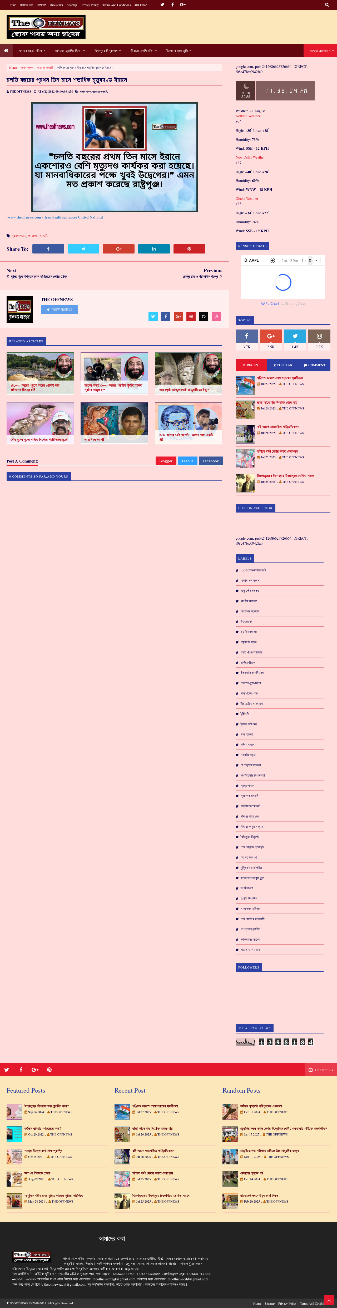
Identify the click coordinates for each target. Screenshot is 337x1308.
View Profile (61, 309)
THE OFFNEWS (17, 1303)
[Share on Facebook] (48, 248)
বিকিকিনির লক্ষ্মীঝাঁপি (251, 806)
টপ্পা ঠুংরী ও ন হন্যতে (252, 703)
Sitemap (72, 5)
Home (12, 5)
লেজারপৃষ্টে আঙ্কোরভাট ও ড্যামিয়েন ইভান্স (184, 390)
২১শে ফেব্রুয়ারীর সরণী (253, 570)
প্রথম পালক (27, 67)
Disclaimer (56, 5)
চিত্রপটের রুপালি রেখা (252, 672)
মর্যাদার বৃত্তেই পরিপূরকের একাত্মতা (261, 1106)
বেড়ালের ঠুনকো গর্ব (251, 1173)
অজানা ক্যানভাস (250, 580)
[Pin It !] (189, 248)
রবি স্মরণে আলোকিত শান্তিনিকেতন (278, 427)
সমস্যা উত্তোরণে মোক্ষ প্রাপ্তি (43, 1151)
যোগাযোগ (41, 5)
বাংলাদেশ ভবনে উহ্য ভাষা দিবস (259, 1195)
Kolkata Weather (248, 115)
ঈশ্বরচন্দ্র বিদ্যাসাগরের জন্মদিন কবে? (46, 1106)
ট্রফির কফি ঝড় (249, 724)
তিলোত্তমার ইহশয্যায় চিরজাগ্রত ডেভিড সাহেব (285, 476)
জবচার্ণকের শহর (249, 693)
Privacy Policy (90, 5)
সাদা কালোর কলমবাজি (253, 918)
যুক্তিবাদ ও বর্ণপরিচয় (251, 867)
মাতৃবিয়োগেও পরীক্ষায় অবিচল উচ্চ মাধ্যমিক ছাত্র (269, 1151)
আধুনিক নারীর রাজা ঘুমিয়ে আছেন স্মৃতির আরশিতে (53, 1195)
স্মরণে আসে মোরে (250, 949)
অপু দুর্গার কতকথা (250, 590)
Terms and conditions (116, 5)
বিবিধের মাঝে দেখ (250, 816)
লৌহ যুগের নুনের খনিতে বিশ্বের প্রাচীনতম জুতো (39, 439)
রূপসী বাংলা (247, 888)
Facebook (211, 461)
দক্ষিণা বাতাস (248, 744)
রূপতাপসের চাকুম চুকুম (252, 877)
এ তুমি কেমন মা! (94, 439)
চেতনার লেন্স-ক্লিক (251, 683)
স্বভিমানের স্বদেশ (250, 939)
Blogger (166, 461)
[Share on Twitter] (83, 248)
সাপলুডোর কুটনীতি (250, 929)
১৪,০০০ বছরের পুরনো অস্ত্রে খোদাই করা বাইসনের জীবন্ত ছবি (35, 387)
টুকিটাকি (245, 713)
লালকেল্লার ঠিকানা (251, 908)
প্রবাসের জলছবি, (100, 91)
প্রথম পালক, (86, 91)
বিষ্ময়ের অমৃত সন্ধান (252, 826)
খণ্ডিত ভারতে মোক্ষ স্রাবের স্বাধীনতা (280, 378)
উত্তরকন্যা (247, 621)
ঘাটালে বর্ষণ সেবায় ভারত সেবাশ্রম (277, 451)
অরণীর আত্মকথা (249, 601)
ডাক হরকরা (247, 734)
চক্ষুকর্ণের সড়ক (248, 642)
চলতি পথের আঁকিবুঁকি (251, 652)
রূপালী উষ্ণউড (249, 898)
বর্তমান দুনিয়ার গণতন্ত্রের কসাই (42, 1128)
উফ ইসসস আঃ (249, 631)
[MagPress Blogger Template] (46, 27)
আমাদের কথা (26, 5)
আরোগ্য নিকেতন (250, 611)
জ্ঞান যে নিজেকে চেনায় (37, 1173)
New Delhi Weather (250, 157)
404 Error (141, 5)
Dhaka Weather (247, 198)
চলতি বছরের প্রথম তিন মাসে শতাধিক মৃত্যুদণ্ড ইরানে (67, 79)
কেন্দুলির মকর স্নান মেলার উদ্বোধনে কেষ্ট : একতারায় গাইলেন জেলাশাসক (283, 1128)
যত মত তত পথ (249, 857)
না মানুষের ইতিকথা (251, 765)
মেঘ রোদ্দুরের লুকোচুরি (252, 847)
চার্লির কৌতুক (248, 662)
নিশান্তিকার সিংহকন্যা (253, 775)
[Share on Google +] (119, 248)
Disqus (188, 461)
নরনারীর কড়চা (248, 754)
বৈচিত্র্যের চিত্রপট (250, 836)
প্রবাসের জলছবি (45, 67)
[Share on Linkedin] (154, 248)
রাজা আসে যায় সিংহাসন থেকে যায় (277, 402)
